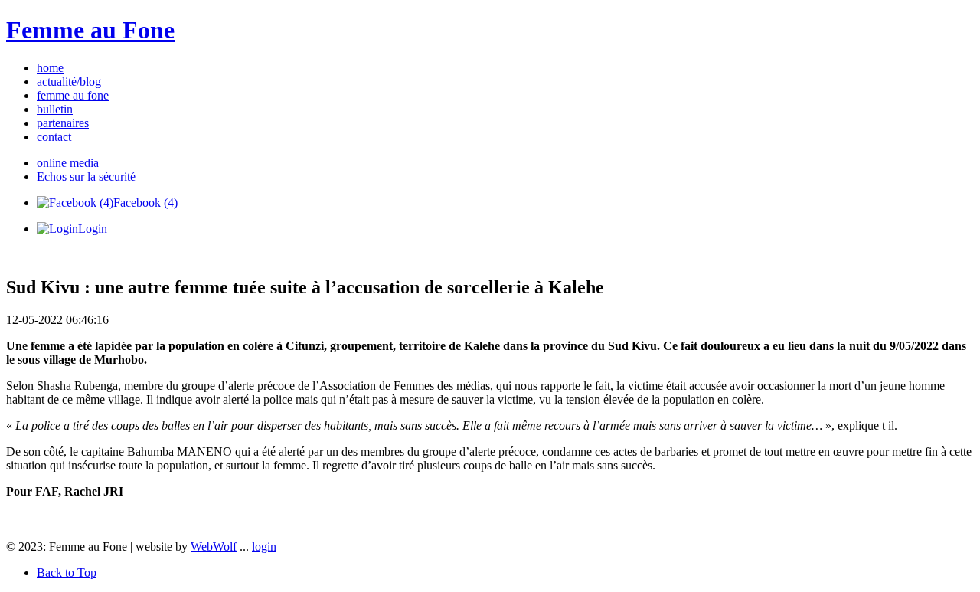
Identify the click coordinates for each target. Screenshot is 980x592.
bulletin (55, 109)
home (50, 67)
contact (54, 136)
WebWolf (214, 546)
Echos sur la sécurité (86, 176)
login (264, 546)
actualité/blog (69, 81)
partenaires (63, 122)
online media (68, 162)
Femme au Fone (90, 30)
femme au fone (73, 95)
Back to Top (66, 572)
